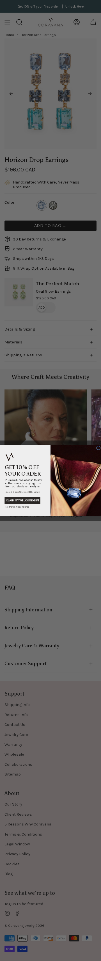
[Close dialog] (98, 447)
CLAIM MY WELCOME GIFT (22, 500)
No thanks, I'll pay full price (17, 507)
